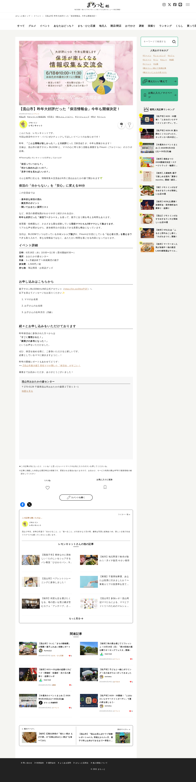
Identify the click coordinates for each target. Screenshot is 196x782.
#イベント (101, 117)
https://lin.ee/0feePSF (76, 289)
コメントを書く (78, 497)
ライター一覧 (123, 514)
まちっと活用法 (81, 763)
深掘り (151, 26)
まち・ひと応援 (86, 26)
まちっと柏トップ (22, 16)
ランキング (165, 26)
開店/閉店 (116, 26)
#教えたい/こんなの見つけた (155, 72)
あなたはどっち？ (64, 26)
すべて (21, 26)
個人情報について (100, 763)
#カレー (163, 60)
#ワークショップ (82, 117)
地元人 (103, 26)
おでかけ (130, 26)
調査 (141, 26)
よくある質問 (65, 763)
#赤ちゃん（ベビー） (65, 117)
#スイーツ (147, 60)
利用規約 (40, 763)
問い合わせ (27, 763)
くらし (179, 26)
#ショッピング (159, 56)
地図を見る (27, 391)
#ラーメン (147, 56)
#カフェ (171, 56)
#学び (93, 117)
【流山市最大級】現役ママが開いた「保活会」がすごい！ (51, 365)
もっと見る (74, 618)
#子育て (50, 117)
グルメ (32, 26)
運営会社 (52, 763)
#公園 (155, 64)
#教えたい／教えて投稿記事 (154, 68)
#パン (155, 60)
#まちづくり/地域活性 (36, 117)
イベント (37, 16)
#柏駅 (171, 60)
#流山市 (22, 117)
